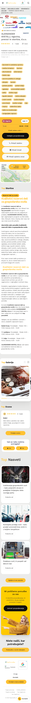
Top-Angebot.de (21, 692)
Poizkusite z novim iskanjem (15, 650)
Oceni (26, 43)
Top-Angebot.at (15, 694)
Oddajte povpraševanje (15, 136)
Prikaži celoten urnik (14, 130)
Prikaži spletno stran (16, 157)
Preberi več (5, 57)
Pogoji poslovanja (10, 690)
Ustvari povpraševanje (15, 608)
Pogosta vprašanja (10, 692)
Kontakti (25, 699)
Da (10, 448)
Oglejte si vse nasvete (15, 580)
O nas (15, 674)
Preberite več (9, 497)
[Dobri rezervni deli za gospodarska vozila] (15, 381)
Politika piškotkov (21, 690)
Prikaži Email (16, 150)
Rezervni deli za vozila (10, 195)
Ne (23, 448)
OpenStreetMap (18, 180)
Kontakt (15, 677)
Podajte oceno (15, 433)
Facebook (11, 667)
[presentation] (24, 362)
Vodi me (24, 166)
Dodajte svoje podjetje (16, 682)
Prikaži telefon (16, 143)
